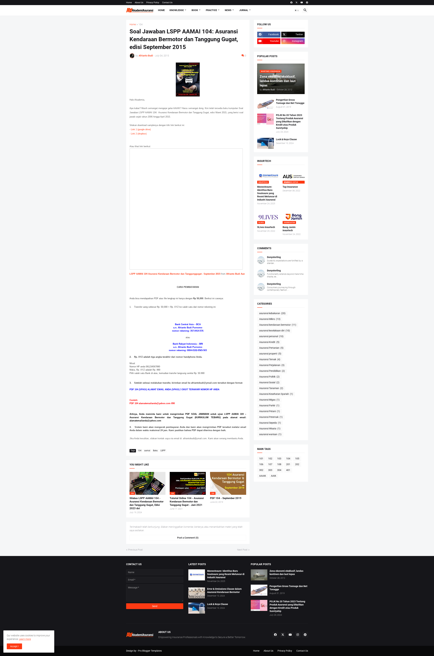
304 (279, 470)
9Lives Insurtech (266, 227)
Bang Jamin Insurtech (289, 229)
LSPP (163, 450)
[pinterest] (307, 2)
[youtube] (302, 2)
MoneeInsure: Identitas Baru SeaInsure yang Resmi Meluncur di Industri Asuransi (267, 193)
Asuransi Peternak (271, 417)
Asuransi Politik (269, 376)
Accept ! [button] (14, 646)
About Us (139, 2)
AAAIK (262, 475)
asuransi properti (270, 353)
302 (261, 470)
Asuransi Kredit (269, 342)
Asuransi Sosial (269, 382)
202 (297, 464)
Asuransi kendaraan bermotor (277, 324)
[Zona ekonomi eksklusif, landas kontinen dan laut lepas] (259, 574)
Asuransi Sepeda (270, 422)
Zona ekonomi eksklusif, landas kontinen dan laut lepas (286, 572)
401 (288, 470)
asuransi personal (271, 336)
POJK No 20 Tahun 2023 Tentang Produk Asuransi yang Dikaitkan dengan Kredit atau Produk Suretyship (289, 121)
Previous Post (135, 549)
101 (261, 458)
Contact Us (167, 2)
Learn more (25, 639)
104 (141, 24)
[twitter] (296, 2)
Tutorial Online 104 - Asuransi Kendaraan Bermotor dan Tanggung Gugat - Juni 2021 (187, 502)
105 (297, 458)
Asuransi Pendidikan (272, 371)
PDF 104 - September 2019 (225, 498)
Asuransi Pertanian (271, 347)
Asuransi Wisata (269, 428)
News (228, 10)
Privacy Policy (152, 2)
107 (270, 464)
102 (270, 458)
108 (279, 464)
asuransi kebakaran (272, 313)
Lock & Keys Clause (286, 139)
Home (129, 2)
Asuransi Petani (269, 411)
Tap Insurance (290, 186)
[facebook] (291, 2)
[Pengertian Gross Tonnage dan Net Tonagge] (265, 103)
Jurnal (243, 10)
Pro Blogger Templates (150, 650)
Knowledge (177, 10)
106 (261, 464)
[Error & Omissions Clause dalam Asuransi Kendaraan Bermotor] (196, 592)
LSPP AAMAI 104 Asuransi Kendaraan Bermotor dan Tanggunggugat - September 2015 (175, 274)
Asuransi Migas (269, 399)
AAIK (273, 475)
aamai (147, 450)
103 (279, 458)
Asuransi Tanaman (271, 388)
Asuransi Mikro (269, 319)
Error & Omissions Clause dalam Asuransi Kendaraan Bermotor (224, 590)
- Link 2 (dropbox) (138, 133)
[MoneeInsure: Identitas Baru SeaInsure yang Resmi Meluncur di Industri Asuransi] (196, 574)
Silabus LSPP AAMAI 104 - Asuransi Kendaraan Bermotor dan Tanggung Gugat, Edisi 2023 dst (146, 503)
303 (270, 470)
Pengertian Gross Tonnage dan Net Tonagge (290, 101)
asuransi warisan (270, 434)
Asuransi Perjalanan (271, 365)
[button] (297, 10)
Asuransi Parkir (269, 405)
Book (195, 10)
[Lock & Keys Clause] (265, 143)
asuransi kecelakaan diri (274, 330)
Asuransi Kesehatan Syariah (276, 394)
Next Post (242, 549)
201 (288, 464)
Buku (155, 450)
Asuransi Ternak (269, 359)
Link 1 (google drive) (141, 129)
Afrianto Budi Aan (235, 274)
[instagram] (298, 635)
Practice (211, 10)
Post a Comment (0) (188, 537)
